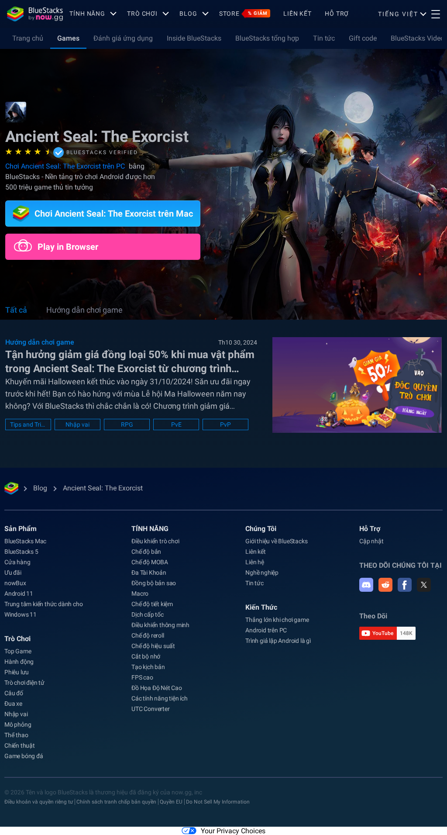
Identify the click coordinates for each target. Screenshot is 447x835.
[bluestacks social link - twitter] (424, 585)
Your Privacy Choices (233, 831)
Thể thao (16, 734)
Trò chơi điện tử (24, 682)
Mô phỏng (17, 724)
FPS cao (142, 677)
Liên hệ (254, 562)
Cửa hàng (17, 562)
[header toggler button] (435, 14)
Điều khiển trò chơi (155, 541)
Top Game (17, 651)
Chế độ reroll (147, 635)
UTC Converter (150, 708)
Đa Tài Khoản (148, 572)
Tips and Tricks (28, 424)
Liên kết (297, 13)
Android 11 (18, 593)
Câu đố (13, 693)
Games (68, 38)
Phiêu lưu (16, 672)
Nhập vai (77, 424)
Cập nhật (371, 541)
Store (243, 13)
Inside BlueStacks (194, 38)
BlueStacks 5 (21, 551)
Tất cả (16, 309)
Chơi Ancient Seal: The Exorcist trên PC (66, 166)
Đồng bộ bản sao (153, 583)
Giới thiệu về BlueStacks (276, 541)
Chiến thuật (19, 745)
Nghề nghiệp (262, 572)
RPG (127, 424)
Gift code (363, 38)
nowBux (15, 583)
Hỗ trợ (337, 13)
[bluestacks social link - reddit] (385, 585)
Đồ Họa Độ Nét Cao (156, 687)
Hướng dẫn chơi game (84, 309)
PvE (176, 424)
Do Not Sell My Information (218, 802)
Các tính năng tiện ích (159, 698)
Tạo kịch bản (148, 666)
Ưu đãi (12, 572)
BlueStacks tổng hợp (267, 38)
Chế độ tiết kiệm (152, 603)
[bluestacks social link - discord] (366, 585)
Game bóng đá (23, 755)
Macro (139, 593)
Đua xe (13, 703)
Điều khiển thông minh (160, 624)
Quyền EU (171, 802)
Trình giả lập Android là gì (278, 640)
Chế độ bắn (146, 551)
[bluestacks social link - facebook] (405, 585)
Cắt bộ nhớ (145, 656)
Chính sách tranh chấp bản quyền (116, 802)
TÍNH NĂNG (87, 13)
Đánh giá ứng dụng (123, 38)
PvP (225, 424)
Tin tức (324, 38)
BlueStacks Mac (25, 541)
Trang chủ (27, 38)
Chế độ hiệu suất (153, 645)
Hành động (19, 661)
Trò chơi (142, 13)
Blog (188, 13)
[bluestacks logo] (35, 14)
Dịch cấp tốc (147, 614)
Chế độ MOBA (149, 562)
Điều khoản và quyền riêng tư (38, 802)
